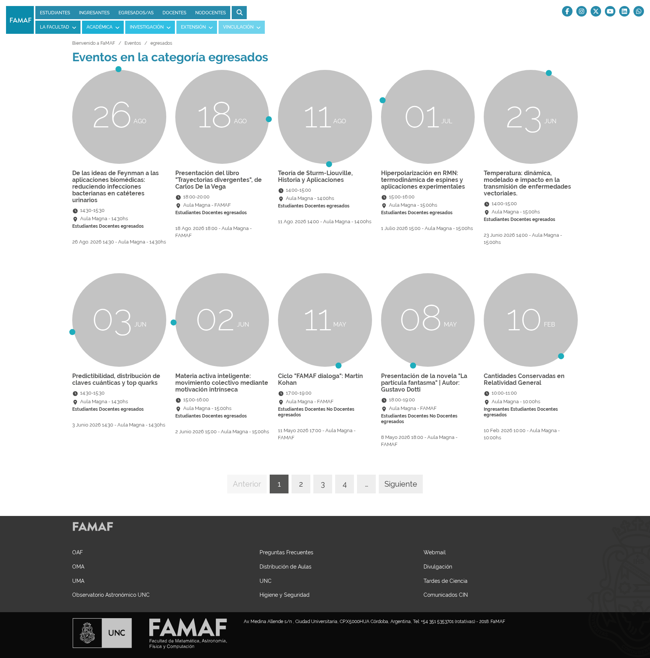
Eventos (133, 43)
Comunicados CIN (446, 594)
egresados (161, 43)
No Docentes (340, 409)
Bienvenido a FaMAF (93, 43)
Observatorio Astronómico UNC (111, 594)
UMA (78, 581)
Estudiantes (55, 12)
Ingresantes (94, 12)
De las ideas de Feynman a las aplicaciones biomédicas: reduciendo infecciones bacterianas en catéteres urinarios (115, 186)
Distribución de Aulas (285, 566)
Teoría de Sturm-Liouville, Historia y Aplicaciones (315, 176)
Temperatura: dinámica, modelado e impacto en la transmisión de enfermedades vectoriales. (527, 183)
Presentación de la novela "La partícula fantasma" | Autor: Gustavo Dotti (424, 382)
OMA (78, 566)
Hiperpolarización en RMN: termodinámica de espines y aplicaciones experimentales (423, 179)
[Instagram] (581, 11)
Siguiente (400, 484)
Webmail (435, 552)
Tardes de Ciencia (446, 581)
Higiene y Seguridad (285, 594)
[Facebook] (567, 11)
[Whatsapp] (638, 11)
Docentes (174, 12)
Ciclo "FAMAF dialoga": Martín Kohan (320, 379)
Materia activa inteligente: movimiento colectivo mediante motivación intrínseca (221, 382)
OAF (77, 552)
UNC (266, 581)
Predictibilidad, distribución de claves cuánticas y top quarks (116, 379)
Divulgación (438, 566)
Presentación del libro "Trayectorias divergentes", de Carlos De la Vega (218, 179)
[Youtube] (610, 11)
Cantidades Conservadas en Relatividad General (524, 379)
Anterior (247, 484)
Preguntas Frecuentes (286, 552)
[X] (596, 11)
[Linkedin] (624, 11)
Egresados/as (135, 12)
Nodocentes (210, 12)
